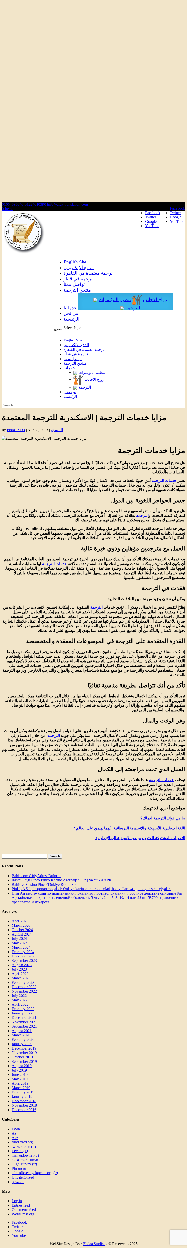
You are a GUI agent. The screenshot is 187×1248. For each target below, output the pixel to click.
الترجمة (132, 307)
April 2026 (20, 921)
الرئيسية (71, 319)
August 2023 (22, 965)
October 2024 (22, 930)
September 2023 (24, 960)
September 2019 (24, 1061)
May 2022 (20, 1000)
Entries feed (21, 1205)
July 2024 (19, 938)
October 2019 (22, 1057)
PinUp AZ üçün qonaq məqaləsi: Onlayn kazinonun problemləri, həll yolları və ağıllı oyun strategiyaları (91, 889)
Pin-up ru (19, 1168)
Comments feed (24, 1210)
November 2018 (24, 1105)
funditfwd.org (22, 1142)
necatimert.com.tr (25, 1160)
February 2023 (23, 982)
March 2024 (21, 947)
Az (14, 1133)
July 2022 (19, 996)
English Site (75, 261)
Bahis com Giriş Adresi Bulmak (36, 876)
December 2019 (24, 1048)
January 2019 (22, 1096)
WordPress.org (23, 1214)
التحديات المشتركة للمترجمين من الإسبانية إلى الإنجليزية (140, 838)
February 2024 (23, 952)
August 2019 (22, 1066)
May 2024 (20, 943)
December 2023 (24, 956)
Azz (15, 1138)
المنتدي (57, 430)
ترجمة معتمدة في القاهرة (88, 273)
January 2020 (22, 1044)
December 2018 (24, 1101)
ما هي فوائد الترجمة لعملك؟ (162, 818)
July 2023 (19, 969)
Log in (17, 1201)
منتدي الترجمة (77, 289)
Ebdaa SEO (16, 430)
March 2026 (21, 925)
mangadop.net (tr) (25, 1155)
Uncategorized (23, 1177)
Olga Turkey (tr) (24, 1164)
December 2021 (24, 1017)
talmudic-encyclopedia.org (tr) (35, 1173)
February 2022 (23, 1009)
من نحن (71, 313)
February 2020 (23, 1039)
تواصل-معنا (74, 284)
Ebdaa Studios (94, 1244)
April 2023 (20, 974)
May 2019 (20, 1079)
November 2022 (24, 991)
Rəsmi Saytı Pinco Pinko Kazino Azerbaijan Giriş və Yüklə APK (62, 880)
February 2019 (23, 1092)
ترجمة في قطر (78, 278)
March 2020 (21, 1035)
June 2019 (20, 1074)
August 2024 (22, 934)
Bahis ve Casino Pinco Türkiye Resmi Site (44, 884)
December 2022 (24, 987)
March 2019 (21, 1088)
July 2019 (19, 1070)
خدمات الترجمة (164, 480)
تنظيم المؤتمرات (115, 299)
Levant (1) (20, 1151)
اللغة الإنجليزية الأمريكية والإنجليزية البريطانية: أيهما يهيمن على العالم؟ (129, 828)
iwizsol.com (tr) (24, 1146)
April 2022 (20, 1004)
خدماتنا (70, 307)
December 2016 (24, 1110)
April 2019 (20, 1083)
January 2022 (22, 1013)
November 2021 (24, 1022)
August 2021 (22, 1031)
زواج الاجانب (155, 299)
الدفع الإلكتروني (79, 267)
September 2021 (24, 1026)
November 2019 (24, 1053)
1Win (16, 1129)
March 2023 (21, 978)
